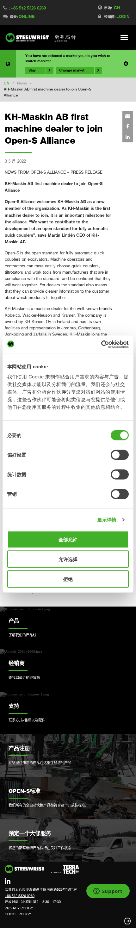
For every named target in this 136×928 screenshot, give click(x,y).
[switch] (120, 455)
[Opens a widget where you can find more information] (108, 892)
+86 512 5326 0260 (28, 7)
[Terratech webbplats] (65, 869)
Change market (71, 70)
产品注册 (19, 748)
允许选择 (68, 559)
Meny (124, 37)
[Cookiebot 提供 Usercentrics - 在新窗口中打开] (101, 344)
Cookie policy (18, 914)
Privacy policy (19, 908)
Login (123, 16)
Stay (32, 70)
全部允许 (68, 539)
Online (26, 16)
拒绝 (68, 579)
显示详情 (106, 519)
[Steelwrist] (41, 37)
